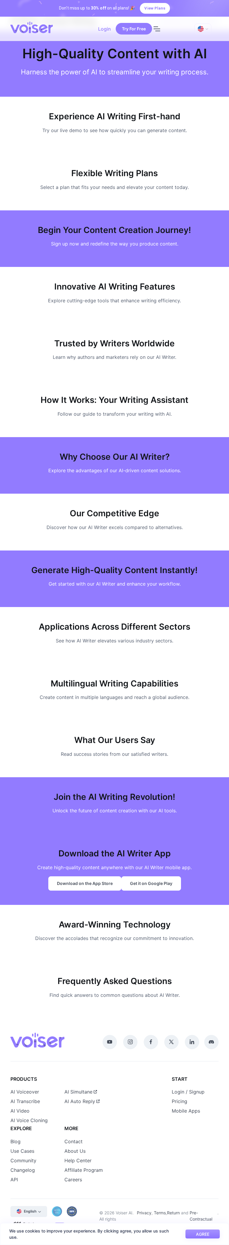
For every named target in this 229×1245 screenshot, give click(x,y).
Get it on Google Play (151, 883)
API (14, 1180)
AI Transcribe (25, 1101)
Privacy (144, 1212)
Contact (73, 1141)
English (30, 1211)
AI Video (20, 1111)
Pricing (179, 1101)
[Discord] (211, 1042)
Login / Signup (188, 1092)
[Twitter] (171, 1042)
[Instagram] (130, 1042)
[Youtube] (110, 1042)
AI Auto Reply (79, 1101)
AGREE (202, 1234)
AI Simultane (78, 1092)
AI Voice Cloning (29, 1120)
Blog (15, 1141)
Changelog (22, 1170)
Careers (73, 1180)
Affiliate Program (83, 1170)
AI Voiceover (24, 1092)
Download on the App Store (85, 883)
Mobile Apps (186, 1111)
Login (104, 29)
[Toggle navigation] (156, 29)
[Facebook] (151, 1042)
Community (23, 1160)
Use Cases (22, 1151)
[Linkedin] (192, 1042)
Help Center (78, 1160)
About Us (75, 1151)
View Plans (154, 8)
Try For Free (134, 28)
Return (173, 1212)
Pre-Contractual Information (201, 1219)
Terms (160, 1212)
